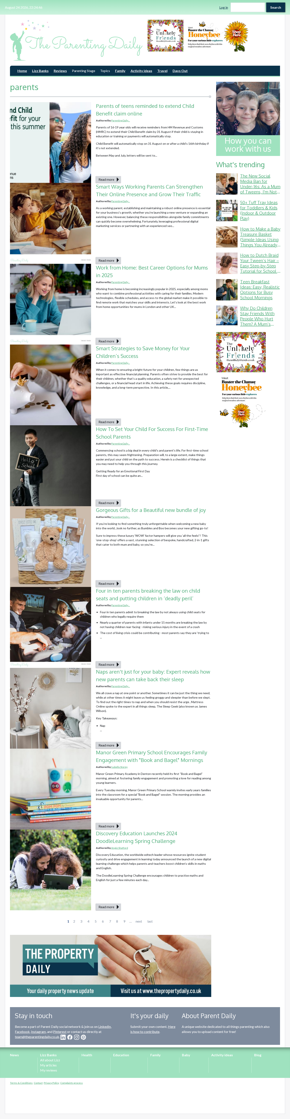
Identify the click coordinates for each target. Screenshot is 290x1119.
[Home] (76, 40)
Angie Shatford (119, 847)
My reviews (48, 1070)
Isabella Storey (119, 767)
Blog (257, 1055)
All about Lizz (50, 1060)
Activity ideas (141, 71)
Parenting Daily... (120, 120)
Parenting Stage (83, 71)
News (14, 1055)
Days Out (180, 71)
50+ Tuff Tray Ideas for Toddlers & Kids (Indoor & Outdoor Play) (259, 210)
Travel (162, 71)
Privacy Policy (51, 1082)
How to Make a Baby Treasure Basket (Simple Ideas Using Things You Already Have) (260, 239)
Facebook (22, 1032)
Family (120, 71)
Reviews (60, 71)
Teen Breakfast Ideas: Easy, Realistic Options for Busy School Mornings (260, 289)
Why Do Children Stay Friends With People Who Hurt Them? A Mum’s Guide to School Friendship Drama (257, 321)
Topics (105, 71)
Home (22, 71)
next (139, 921)
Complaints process (71, 1082)
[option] (214, 35)
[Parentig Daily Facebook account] (69, 1037)
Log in (223, 7)
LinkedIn (104, 1026)
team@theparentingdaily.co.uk (37, 1037)
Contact (38, 1082)
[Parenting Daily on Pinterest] (83, 1037)
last (150, 921)
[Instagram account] (76, 1037)
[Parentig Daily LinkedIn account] (63, 1037)
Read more (106, 179)
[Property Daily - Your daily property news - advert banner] (110, 966)
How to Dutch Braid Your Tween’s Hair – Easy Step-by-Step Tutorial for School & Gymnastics (260, 265)
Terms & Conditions (21, 1082)
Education (121, 1055)
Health (87, 1055)
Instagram (38, 1032)
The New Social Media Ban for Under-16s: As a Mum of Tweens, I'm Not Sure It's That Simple (260, 186)
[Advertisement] (248, 496)
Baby (186, 1055)
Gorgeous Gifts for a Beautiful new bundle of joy (151, 510)
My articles (48, 1065)
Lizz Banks (40, 71)
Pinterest (59, 1032)
